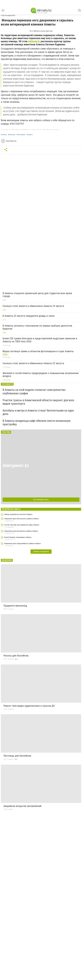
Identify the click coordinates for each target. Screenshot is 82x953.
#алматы (29, 135)
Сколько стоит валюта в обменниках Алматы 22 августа (33, 363)
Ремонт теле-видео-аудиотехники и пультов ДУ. (29, 705)
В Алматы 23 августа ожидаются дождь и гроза (28, 315)
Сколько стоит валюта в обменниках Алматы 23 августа (33, 305)
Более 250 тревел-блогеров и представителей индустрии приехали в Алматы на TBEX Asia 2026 (40, 340)
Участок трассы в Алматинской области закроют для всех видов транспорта (38, 401)
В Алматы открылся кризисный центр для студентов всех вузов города (37, 295)
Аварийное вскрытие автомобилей (22, 806)
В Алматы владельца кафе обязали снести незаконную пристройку (37, 422)
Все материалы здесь (41, 500)
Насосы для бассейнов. (16, 655)
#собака (4, 135)
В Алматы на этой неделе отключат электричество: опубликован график (34, 391)
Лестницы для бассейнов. (17, 755)
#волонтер (11, 135)
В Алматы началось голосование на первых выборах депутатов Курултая (37, 327)
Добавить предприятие (41, 552)
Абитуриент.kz (16, 465)
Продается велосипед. (15, 605)
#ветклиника (21, 135)
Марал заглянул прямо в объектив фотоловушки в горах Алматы (38, 351)
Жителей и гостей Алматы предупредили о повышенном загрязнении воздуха (41, 375)
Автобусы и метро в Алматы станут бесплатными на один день (38, 412)
